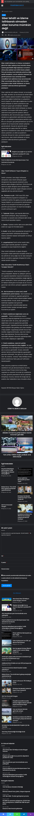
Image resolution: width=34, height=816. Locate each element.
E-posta (4, 562)
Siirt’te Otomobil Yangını (6, 505)
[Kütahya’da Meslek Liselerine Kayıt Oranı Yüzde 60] (25, 490)
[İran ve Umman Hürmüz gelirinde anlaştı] (6, 711)
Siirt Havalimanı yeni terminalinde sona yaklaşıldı (17, 1)
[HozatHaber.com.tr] (17, 5)
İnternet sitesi (5, 569)
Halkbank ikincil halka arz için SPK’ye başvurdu (16, 663)
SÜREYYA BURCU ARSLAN (10, 32)
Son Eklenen (17, 593)
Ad (2, 556)
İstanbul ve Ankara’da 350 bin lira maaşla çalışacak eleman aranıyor (25, 516)
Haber (10, 11)
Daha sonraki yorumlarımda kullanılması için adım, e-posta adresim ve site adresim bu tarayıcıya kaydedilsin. (16, 578)
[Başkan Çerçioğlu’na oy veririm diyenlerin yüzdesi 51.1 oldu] (6, 154)
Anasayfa (5, 11)
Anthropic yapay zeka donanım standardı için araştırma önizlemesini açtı (16, 657)
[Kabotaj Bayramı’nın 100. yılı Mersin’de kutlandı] (6, 643)
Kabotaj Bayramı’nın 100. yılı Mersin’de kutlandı (22, 641)
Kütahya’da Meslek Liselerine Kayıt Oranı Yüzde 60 (24, 497)
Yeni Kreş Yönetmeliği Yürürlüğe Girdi (13, 732)
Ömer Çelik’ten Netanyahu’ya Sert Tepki (24, 479)
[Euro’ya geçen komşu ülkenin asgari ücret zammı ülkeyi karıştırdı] (6, 650)
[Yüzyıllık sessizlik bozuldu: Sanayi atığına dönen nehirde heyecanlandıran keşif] (6, 703)
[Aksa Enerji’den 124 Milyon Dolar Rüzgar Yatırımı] (6, 599)
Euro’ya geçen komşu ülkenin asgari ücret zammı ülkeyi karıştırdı (22, 650)
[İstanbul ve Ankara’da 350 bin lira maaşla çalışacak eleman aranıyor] (25, 508)
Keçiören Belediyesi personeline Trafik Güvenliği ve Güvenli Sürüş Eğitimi (7, 471)
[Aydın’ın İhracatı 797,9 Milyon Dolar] (6, 683)
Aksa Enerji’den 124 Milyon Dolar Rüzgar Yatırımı (21, 599)
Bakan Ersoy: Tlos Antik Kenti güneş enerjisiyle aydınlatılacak (8, 488)
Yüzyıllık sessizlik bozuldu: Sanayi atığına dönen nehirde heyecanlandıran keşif (22, 702)
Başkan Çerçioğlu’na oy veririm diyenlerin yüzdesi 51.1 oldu (22, 607)
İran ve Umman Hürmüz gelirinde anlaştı (20, 710)
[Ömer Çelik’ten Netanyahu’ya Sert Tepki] (25, 472)
